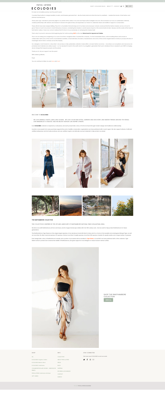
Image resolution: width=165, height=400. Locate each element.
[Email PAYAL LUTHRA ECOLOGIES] (93, 360)
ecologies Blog (100, 6)
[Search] (123, 7)
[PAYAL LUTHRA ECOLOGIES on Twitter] (84, 360)
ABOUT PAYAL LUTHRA (63, 359)
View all (108, 300)
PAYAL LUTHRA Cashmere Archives (41, 373)
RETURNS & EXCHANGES (64, 371)
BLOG (59, 365)
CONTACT (60, 374)
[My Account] (121, 7)
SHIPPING (60, 368)
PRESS (59, 362)
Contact (117, 6)
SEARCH (60, 377)
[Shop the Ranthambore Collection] (65, 297)
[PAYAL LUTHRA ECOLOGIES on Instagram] (90, 360)
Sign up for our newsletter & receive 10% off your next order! (82, 1)
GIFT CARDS (35, 376)
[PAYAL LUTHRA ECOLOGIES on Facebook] (87, 360)
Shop (92, 6)
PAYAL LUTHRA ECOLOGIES (84, 385)
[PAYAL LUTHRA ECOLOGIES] (44, 7)
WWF (74, 33)
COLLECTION (61, 357)
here (53, 61)
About (109, 6)
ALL (32, 357)
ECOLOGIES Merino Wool (38, 362)
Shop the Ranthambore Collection (115, 295)
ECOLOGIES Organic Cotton (39, 359)
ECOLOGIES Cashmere (38, 365)
